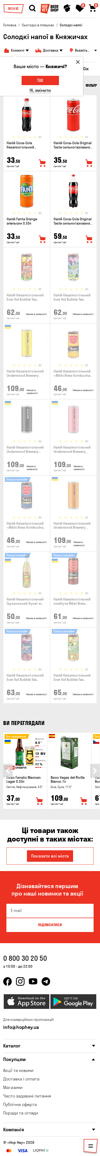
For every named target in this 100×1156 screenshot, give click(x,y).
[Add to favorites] (42, 163)
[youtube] (33, 981)
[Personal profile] (67, 8)
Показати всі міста (50, 856)
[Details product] (26, 115)
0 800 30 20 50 (25, 958)
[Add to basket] (39, 801)
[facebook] (7, 981)
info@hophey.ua (21, 1027)
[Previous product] (8, 771)
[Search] (32, 8)
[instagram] (20, 981)
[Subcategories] (91, 1147)
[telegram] (46, 981)
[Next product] (95, 771)
